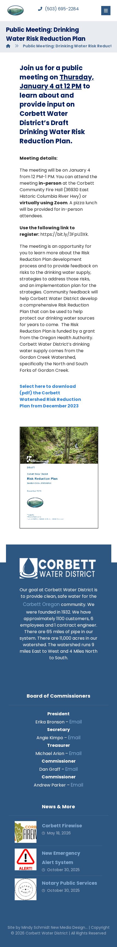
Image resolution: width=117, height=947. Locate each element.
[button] (105, 10)
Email (75, 722)
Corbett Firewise (62, 825)
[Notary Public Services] (25, 889)
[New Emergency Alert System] (25, 859)
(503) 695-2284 (62, 9)
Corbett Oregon (41, 604)
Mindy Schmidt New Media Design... (55, 927)
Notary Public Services (69, 883)
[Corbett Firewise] (25, 832)
